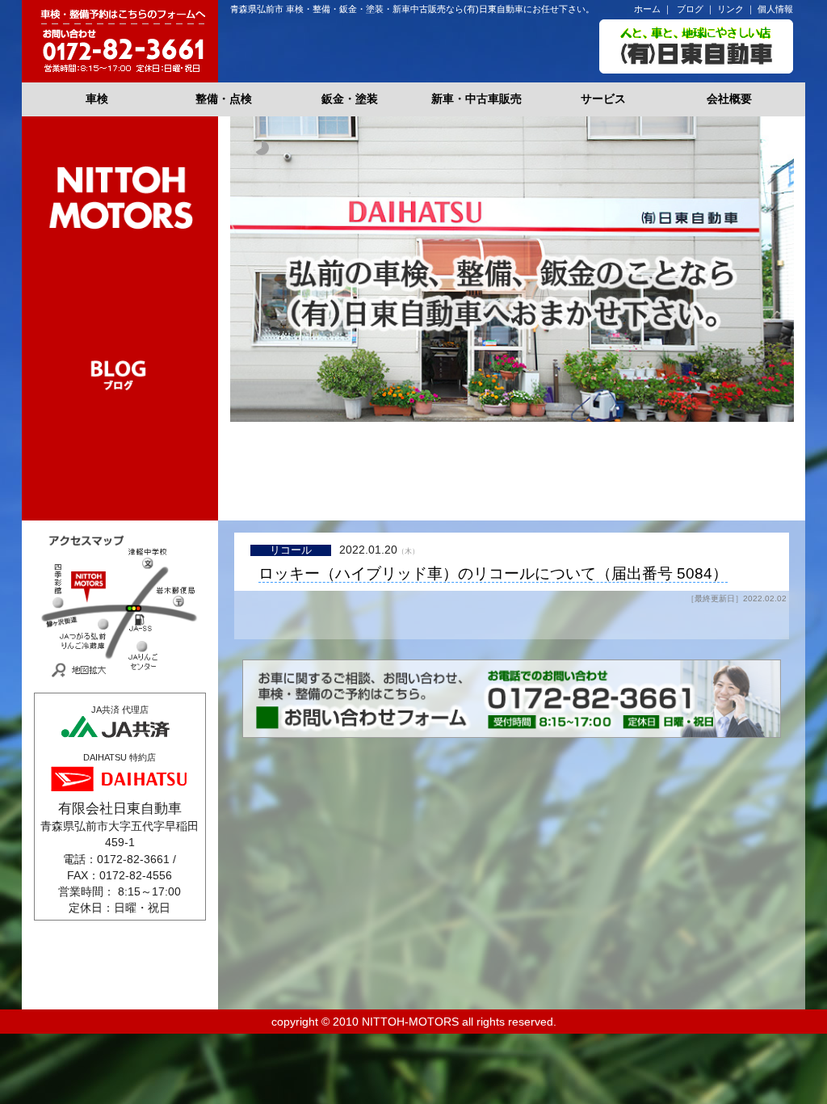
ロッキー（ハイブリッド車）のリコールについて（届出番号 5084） (493, 574)
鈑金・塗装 (349, 99)
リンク (730, 9)
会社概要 (729, 99)
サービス (603, 99)
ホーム (647, 9)
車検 (97, 99)
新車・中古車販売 (476, 99)
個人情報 (775, 9)
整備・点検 (223, 99)
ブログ (690, 9)
